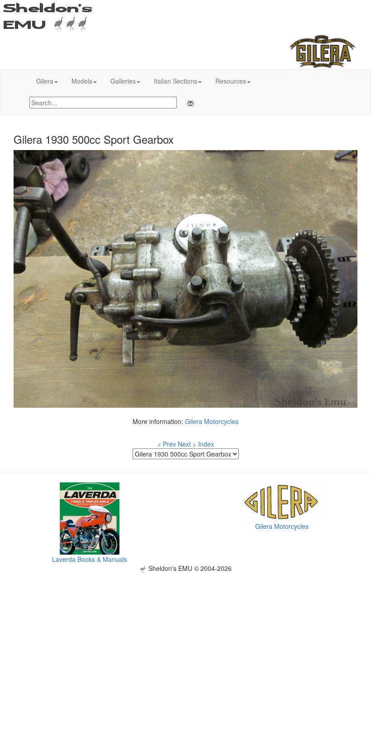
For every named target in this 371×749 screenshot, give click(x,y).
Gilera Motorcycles (211, 421)
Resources (230, 80)
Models (81, 80)
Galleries (123, 80)
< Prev (166, 443)
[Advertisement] (185, 636)
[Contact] (188, 103)
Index (206, 443)
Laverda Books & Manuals (89, 559)
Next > (187, 443)
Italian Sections (175, 80)
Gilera (44, 80)
